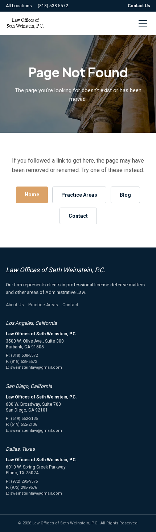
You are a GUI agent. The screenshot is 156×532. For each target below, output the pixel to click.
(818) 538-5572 (53, 5)
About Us (15, 304)
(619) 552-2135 (24, 418)
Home (32, 194)
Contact (78, 216)
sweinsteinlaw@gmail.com (36, 367)
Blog (125, 195)
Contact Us (139, 5)
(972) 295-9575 (24, 481)
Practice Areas (79, 195)
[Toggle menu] (143, 23)
